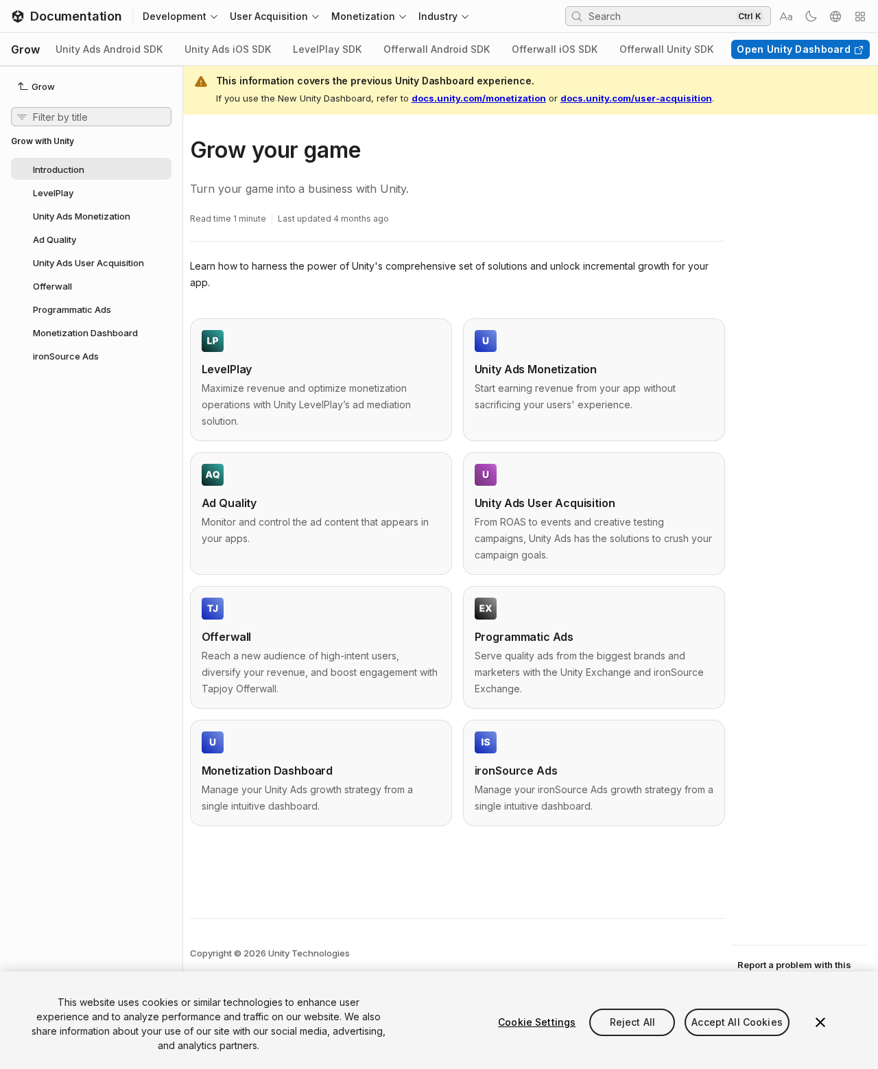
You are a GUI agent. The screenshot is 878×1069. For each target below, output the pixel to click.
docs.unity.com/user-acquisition (636, 98)
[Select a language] (835, 16)
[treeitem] (91, 169)
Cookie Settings (537, 1022)
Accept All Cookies (737, 1022)
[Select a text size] (786, 16)
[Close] (820, 1022)
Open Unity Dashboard (794, 49)
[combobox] (661, 15)
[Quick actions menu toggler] (860, 16)
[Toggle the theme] (810, 16)
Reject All (632, 1022)
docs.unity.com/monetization (479, 98)
